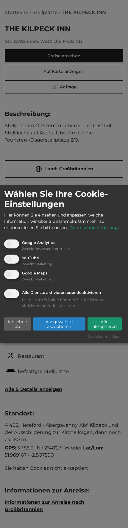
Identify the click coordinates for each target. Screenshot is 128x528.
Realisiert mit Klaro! (104, 336)
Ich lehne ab (17, 324)
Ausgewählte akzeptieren (59, 324)
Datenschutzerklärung (93, 227)
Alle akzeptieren (105, 324)
